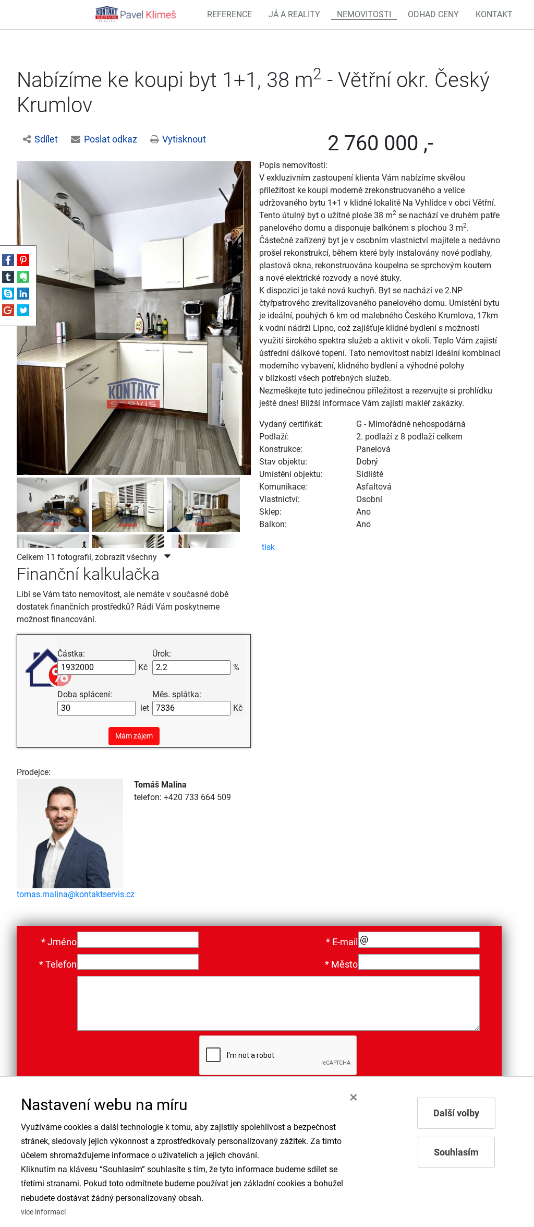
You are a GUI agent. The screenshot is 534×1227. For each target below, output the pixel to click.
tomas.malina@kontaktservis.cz (76, 894)
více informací (43, 1212)
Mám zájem (134, 736)
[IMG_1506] (129, 503)
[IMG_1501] (54, 503)
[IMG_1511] (134, 318)
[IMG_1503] (204, 503)
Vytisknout (184, 139)
